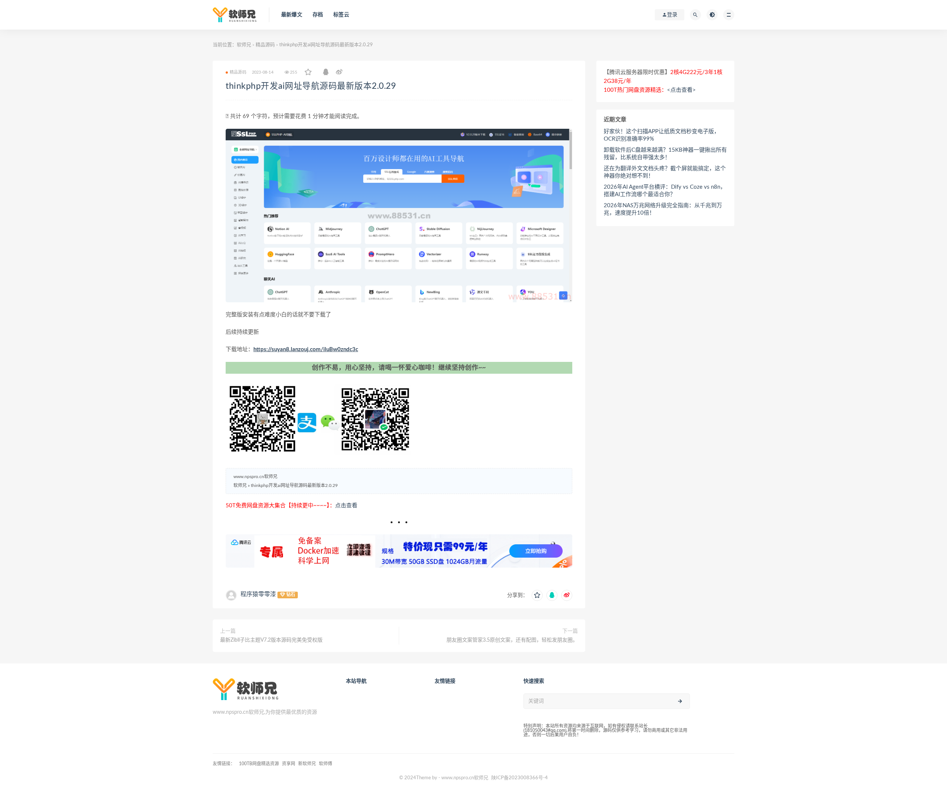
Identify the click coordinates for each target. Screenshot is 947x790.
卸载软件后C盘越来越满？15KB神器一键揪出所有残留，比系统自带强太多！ (665, 153)
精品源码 (265, 45)
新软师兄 (307, 764)
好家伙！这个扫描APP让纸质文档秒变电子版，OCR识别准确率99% (661, 135)
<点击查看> (681, 90)
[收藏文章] (308, 72)
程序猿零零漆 (258, 594)
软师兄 (244, 45)
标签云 (341, 14)
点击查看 (346, 505)
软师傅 (325, 764)
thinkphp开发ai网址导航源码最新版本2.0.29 (311, 86)
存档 (318, 14)
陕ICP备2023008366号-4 (519, 778)
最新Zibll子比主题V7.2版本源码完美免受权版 (271, 640)
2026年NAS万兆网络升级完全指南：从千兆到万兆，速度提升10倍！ (663, 209)
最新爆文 (291, 14)
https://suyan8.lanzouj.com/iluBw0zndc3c (305, 349)
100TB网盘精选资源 (259, 764)
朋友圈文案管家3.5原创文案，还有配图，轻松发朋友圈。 (512, 640)
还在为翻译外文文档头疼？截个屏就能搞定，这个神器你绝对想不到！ (665, 172)
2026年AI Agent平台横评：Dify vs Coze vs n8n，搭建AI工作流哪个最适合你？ (665, 190)
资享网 (288, 764)
